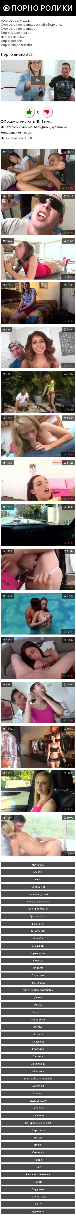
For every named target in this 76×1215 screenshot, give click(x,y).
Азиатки (38, 872)
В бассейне (38, 931)
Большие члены (38, 909)
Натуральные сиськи (38, 1122)
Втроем (38, 968)
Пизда (38, 1159)
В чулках (38, 960)
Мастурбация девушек (38, 1078)
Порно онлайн (11, 41)
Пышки (38, 1167)
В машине (38, 945)
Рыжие (38, 1181)
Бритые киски (38, 916)
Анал (38, 879)
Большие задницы (38, 901)
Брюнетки (38, 923)
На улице (38, 1115)
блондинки (42, 127)
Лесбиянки (38, 1063)
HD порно (38, 864)
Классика (38, 1041)
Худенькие (38, 1211)
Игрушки (38, 1034)
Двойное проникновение (38, 990)
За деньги (38, 1012)
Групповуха (38, 982)
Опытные (38, 1152)
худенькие (59, 127)
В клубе (38, 938)
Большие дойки (38, 894)
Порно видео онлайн (16, 45)
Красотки (38, 1049)
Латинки (38, 1056)
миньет (27, 127)
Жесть (38, 1004)
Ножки (38, 1145)
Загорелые (38, 1019)
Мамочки (38, 1071)
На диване (38, 1108)
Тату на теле (38, 1196)
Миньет (38, 1093)
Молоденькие (38, 1100)
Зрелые (38, 1027)
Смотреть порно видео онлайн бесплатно (32, 24)
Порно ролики (41, 8)
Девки (38, 997)
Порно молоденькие (16, 33)
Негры (38, 1137)
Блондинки (38, 886)
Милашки (38, 1086)
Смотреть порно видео (18, 29)
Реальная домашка (38, 1174)
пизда (26, 133)
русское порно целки (16, 20)
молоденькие (11, 133)
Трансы (38, 1204)
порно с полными (13, 37)
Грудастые (38, 975)
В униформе (38, 953)
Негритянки (38, 1130)
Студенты (38, 1189)
